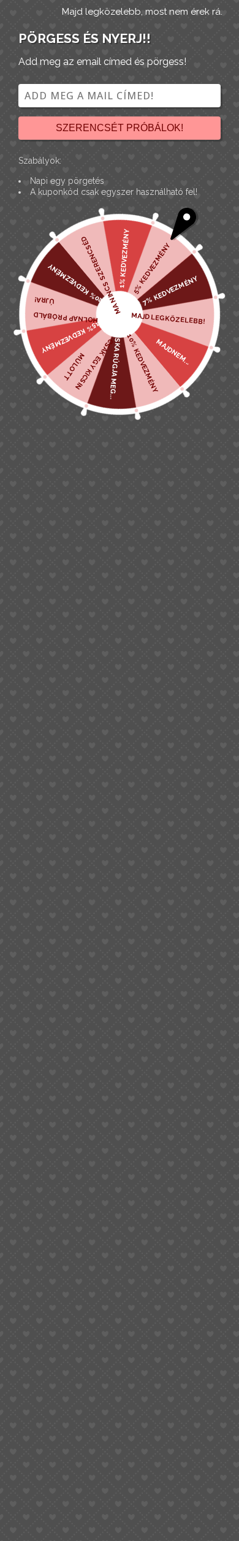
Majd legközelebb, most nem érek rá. (142, 11)
